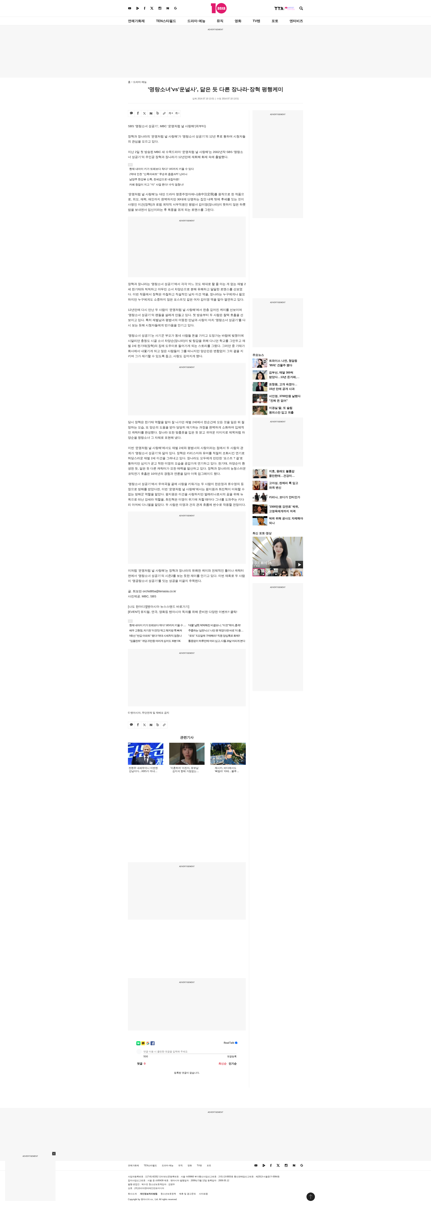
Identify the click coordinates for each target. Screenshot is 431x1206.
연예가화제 (136, 21)
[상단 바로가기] (310, 1197)
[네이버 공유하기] (151, 113)
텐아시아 (145, 1199)
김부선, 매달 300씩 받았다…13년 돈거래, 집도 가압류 (283, 377)
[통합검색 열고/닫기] (301, 9)
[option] (278, 552)
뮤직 (220, 21)
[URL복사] (164, 113)
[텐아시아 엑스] (151, 8)
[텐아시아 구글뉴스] (175, 8)
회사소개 (132, 1194)
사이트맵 (203, 1194)
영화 (238, 21)
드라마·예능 (196, 21)
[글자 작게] (177, 113)
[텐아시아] (219, 8)
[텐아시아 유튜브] (129, 8)
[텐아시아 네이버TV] (137, 8)
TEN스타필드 (166, 21)
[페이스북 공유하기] (138, 113)
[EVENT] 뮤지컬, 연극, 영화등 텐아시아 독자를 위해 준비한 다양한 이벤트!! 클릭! (182, 612)
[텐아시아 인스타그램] (159, 8)
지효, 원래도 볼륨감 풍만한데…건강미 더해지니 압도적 (281, 476)
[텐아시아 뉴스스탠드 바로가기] (167, 606)
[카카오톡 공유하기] (131, 113)
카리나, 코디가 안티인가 (284, 497)
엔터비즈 (296, 21)
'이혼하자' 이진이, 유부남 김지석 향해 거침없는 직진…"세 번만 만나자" (184, 771)
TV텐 (256, 21)
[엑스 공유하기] (144, 113)
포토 (275, 21)
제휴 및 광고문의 (187, 1194)
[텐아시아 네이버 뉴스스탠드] (168, 8)
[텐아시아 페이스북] (144, 8)
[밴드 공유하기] (157, 113)
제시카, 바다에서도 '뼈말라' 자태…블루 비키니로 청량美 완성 (226, 771)
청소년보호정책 (168, 1194)
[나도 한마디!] (137, 606)
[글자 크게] (170, 113)
